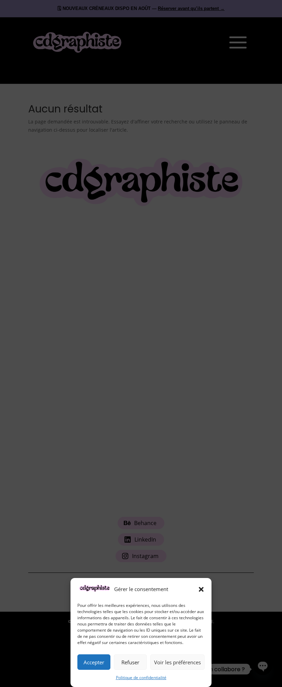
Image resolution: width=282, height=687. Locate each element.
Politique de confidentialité (141, 677)
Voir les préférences (177, 662)
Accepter (94, 662)
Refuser (130, 662)
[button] (201, 589)
